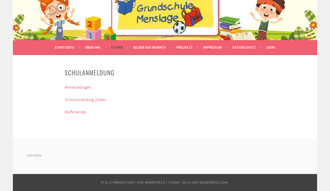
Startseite (64, 47)
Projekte (184, 47)
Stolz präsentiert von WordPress (133, 182)
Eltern (117, 47)
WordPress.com (214, 182)
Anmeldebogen (78, 87)
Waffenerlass (75, 111)
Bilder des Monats (149, 47)
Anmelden (34, 155)
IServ (270, 47)
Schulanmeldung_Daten (85, 99)
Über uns (93, 47)
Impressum (212, 47)
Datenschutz (244, 47)
